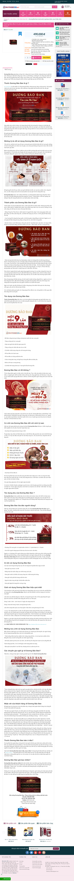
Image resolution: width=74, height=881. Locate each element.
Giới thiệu (21, 861)
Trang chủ (6, 19)
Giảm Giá (30, 14)
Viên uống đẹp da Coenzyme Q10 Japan (63, 98)
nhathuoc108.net (8, 752)
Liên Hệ (17, 1)
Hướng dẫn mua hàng (36, 861)
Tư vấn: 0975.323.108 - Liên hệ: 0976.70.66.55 (61, 2)
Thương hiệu (22, 866)
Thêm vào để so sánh (48, 61)
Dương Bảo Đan (7, 86)
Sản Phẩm (9, 1)
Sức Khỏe (13, 19)
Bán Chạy (38, 14)
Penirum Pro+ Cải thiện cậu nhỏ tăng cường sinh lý (45, 840)
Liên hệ (20, 862)
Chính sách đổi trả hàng (24, 869)
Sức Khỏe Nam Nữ (22, 19)
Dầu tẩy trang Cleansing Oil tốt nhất (63, 107)
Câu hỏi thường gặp (36, 867)
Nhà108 (5, 861)
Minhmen (4, 1)
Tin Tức (13, 1)
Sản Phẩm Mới (23, 15)
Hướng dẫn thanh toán (37, 862)
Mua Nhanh (46, 57)
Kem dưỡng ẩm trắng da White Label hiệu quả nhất (63, 116)
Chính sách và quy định (24, 867)
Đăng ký (56, 848)
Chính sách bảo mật (36, 866)
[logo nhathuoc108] (11, 6)
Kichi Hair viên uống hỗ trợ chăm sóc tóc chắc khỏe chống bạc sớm (63, 88)
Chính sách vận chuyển (37, 864)
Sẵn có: (5, 29)
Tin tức (20, 864)
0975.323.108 (6, 878)
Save (36, 64)
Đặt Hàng (38, 57)
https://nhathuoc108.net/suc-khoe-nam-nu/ (37, 624)
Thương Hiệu (45, 15)
